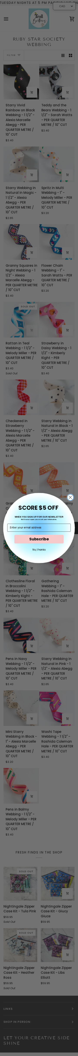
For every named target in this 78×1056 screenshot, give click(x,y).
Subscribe (39, 539)
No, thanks (39, 549)
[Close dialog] (70, 497)
